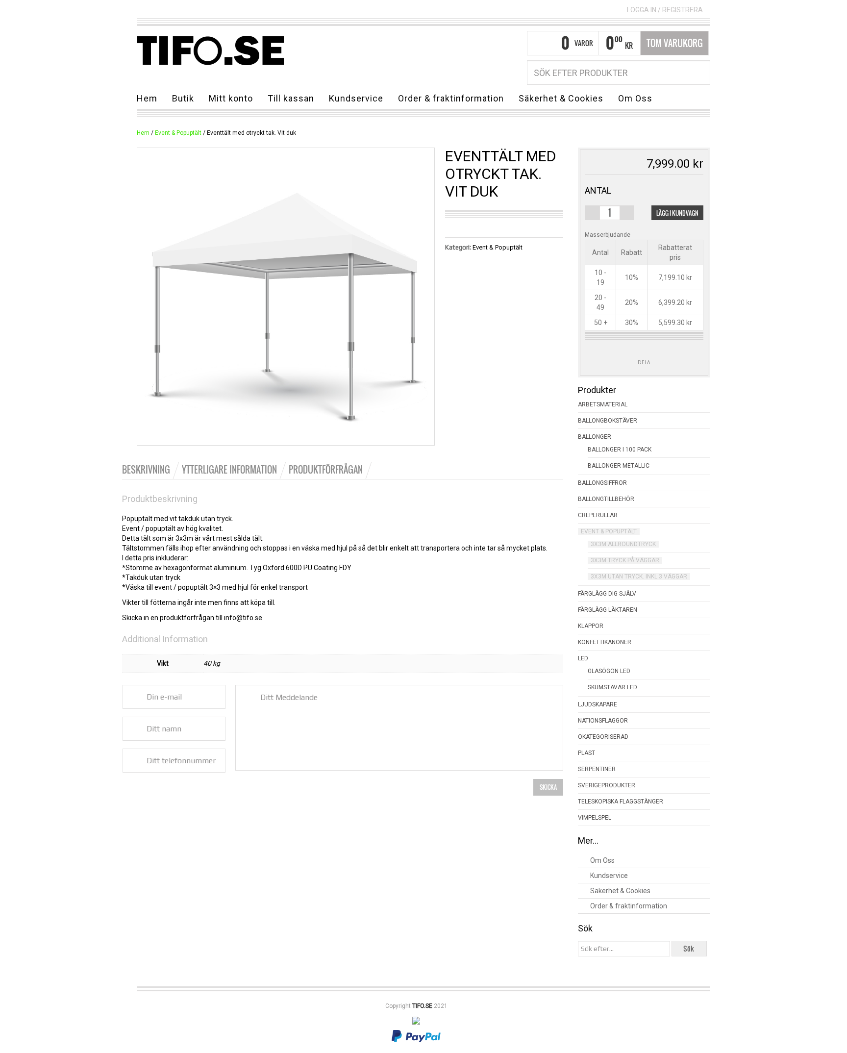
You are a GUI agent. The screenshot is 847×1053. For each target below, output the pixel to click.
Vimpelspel (594, 817)
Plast (586, 753)
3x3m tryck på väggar (625, 560)
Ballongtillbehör (606, 499)
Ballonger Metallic (618, 465)
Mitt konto (231, 98)
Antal (598, 191)
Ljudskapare (597, 704)
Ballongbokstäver (607, 420)
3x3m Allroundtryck (623, 544)
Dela (644, 362)
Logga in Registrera (665, 10)
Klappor (590, 626)
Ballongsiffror (602, 482)
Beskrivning (146, 469)
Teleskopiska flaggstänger (620, 801)
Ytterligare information (229, 469)
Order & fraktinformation (451, 98)
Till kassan (291, 98)
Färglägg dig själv (607, 593)
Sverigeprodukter (606, 785)
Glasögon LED (609, 671)
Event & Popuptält (178, 132)
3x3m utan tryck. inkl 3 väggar (639, 576)
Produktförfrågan (326, 469)
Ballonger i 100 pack (619, 449)
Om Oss (635, 98)
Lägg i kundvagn (677, 213)
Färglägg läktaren (607, 609)
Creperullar (598, 515)
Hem (147, 98)
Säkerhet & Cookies (561, 98)
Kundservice (356, 98)
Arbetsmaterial (602, 404)
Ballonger (594, 436)
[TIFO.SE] (210, 50)
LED (583, 658)
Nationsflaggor (603, 720)
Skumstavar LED (612, 687)
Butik (183, 98)
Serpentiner (597, 769)
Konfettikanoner (604, 642)
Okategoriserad (603, 736)
